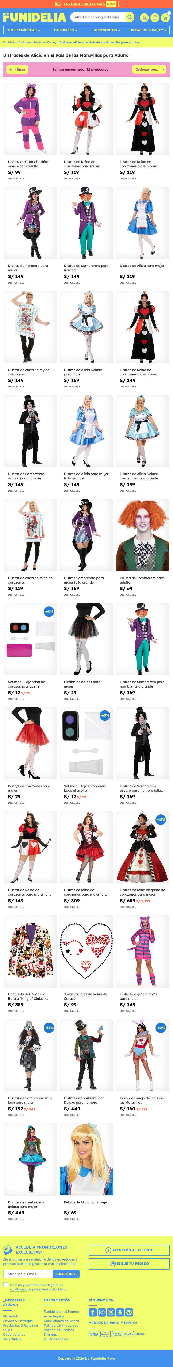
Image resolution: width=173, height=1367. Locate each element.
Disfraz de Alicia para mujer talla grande (86, 476)
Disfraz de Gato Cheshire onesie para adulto (28, 164)
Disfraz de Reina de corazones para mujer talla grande (29, 892)
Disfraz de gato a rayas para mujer (138, 996)
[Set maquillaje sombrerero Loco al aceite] (86, 743)
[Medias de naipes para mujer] (86, 639)
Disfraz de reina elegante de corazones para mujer (142, 892)
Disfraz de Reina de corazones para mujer (81, 164)
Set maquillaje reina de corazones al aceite (26, 684)
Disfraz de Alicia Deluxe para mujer (83, 372)
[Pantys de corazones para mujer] (30, 743)
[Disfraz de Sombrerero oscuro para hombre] (30, 431)
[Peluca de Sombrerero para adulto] (142, 535)
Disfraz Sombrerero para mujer (28, 268)
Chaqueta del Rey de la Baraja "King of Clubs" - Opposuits (27, 996)
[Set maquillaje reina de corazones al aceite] (30, 639)
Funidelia (9, 42)
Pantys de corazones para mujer (29, 788)
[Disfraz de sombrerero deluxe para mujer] (30, 1159)
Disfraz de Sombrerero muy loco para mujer (30, 1100)
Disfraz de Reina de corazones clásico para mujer (138, 164)
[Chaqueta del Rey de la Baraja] (30, 951)
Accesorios (105, 30)
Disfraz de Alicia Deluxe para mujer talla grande (139, 476)
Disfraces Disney (45, 42)
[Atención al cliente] (154, 17)
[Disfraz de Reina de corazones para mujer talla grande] (30, 847)
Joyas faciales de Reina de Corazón (85, 996)
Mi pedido (11, 1316)
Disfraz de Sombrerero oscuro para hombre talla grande (140, 788)
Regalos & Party (147, 30)
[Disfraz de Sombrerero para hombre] (86, 223)
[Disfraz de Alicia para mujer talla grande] (86, 431)
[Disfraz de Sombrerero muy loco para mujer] (30, 1055)
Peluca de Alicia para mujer (86, 1202)
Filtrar (20, 69)
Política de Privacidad (61, 1325)
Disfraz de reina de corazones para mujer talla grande (85, 892)
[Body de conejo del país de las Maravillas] (142, 1055)
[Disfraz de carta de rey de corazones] (30, 327)
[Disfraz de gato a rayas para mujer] (142, 951)
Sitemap (50, 1334)
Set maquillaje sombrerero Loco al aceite (85, 788)
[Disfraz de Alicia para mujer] (142, 223)
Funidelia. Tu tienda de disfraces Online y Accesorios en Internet (34, 17)
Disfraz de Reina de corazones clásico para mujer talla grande (138, 372)
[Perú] (93, 1312)
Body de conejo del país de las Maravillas (141, 1100)
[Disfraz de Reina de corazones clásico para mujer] (142, 119)
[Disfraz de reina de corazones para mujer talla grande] (86, 847)
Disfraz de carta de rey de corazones (28, 372)
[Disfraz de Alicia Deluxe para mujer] (86, 327)
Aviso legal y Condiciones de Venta (61, 1318)
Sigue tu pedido (132, 1263)
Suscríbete (66, 1274)
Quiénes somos (56, 1339)
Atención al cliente (132, 1250)
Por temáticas (22, 30)
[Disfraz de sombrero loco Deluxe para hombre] (86, 1055)
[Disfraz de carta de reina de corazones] (30, 535)
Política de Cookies (59, 1330)
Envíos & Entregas (18, 1321)
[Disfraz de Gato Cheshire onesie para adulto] (30, 119)
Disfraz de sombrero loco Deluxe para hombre (84, 1100)
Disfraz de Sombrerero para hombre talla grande (142, 684)
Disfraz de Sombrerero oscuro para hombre (26, 476)
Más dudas (12, 1339)
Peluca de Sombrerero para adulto (142, 580)
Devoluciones (14, 1334)
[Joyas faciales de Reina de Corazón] (86, 951)
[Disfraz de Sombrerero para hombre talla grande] (142, 639)
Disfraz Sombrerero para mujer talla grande (84, 580)
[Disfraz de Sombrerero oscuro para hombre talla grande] (142, 743)
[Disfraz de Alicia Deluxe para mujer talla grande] (142, 431)
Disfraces (64, 30)
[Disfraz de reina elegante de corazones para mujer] (142, 847)
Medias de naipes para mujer (82, 684)
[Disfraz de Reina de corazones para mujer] (86, 119)
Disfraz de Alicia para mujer (142, 266)
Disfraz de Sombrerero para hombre (86, 268)
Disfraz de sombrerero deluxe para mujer (26, 1204)
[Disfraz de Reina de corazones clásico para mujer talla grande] (142, 327)
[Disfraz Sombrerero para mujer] (30, 223)
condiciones (18, 1289)
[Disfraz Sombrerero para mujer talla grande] (86, 535)
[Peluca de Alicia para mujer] (86, 1159)
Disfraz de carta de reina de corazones (30, 580)
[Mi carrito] (165, 17)
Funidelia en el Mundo (61, 1311)
